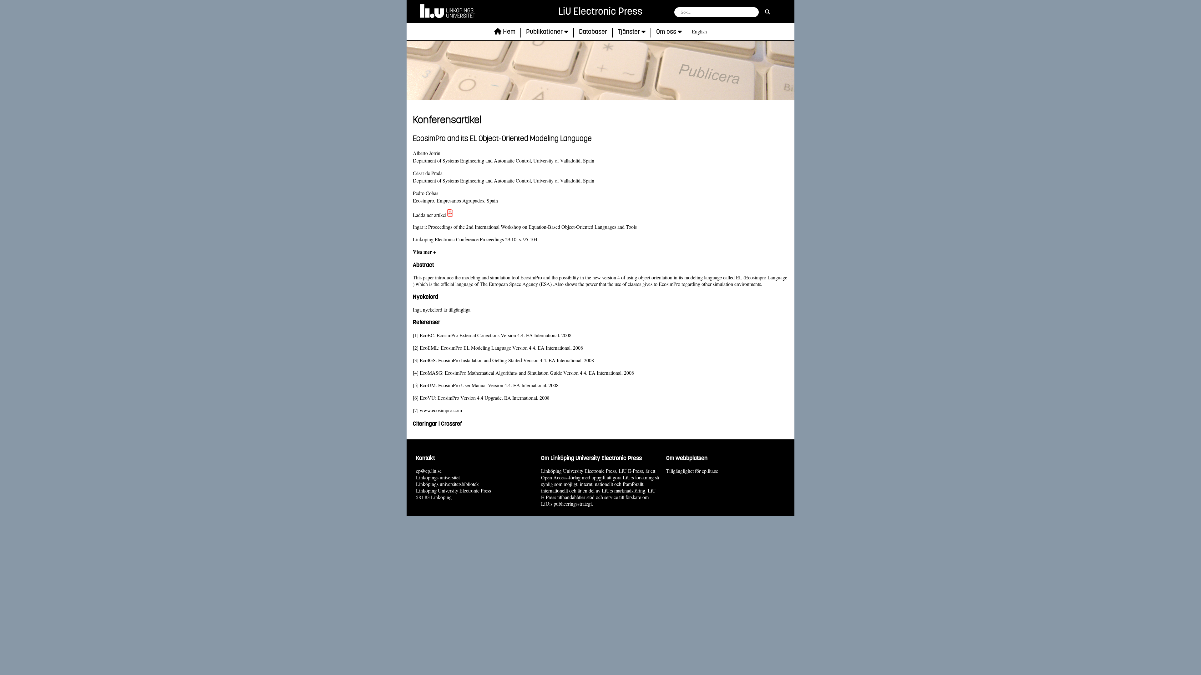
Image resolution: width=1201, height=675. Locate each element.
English (699, 31)
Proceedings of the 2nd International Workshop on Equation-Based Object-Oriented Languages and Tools (532, 226)
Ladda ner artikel (429, 215)
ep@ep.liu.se (429, 471)
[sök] (767, 11)
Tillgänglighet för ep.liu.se (692, 471)
